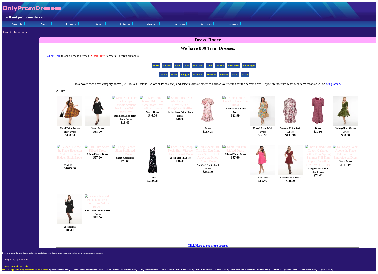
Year (209, 65)
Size (186, 65)
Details (163, 74)
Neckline (211, 74)
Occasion (198, 65)
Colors (167, 65)
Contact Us (23, 259)
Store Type (249, 65)
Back (174, 74)
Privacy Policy (9, 259)
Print (178, 65)
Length (185, 74)
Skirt (235, 74)
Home (5, 32)
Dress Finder (21, 32)
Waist (245, 74)
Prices (156, 65)
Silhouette (233, 65)
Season (220, 65)
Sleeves (224, 74)
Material (198, 74)
